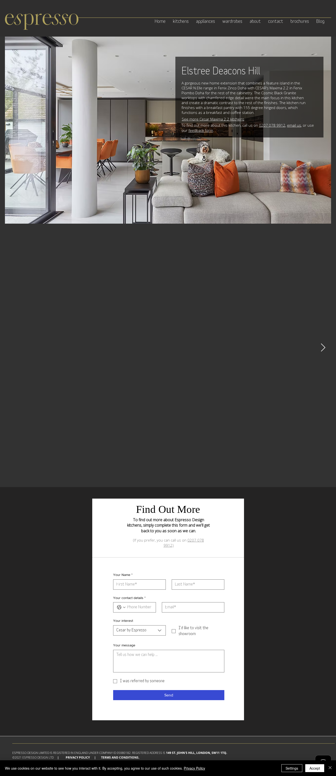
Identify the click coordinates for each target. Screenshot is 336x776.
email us (294, 125)
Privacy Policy (78, 757)
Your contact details (129, 598)
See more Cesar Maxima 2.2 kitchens (213, 119)
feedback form (200, 130)
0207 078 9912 (272, 125)
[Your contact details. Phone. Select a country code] (121, 607)
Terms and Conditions (119, 757)
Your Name (123, 575)
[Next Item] (323, 347)
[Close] (330, 768)
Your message (124, 645)
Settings (292, 768)
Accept (314, 768)
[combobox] (139, 630)
